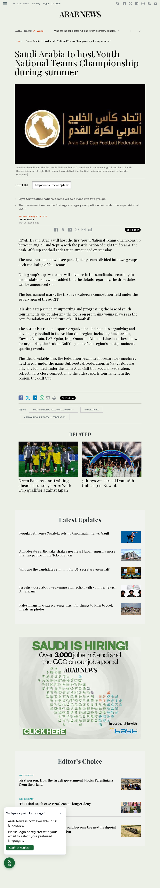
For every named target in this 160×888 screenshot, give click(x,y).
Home (18, 41)
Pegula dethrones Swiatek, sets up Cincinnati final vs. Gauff (64, 533)
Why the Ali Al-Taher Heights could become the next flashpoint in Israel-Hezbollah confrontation (67, 829)
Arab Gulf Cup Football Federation (44, 417)
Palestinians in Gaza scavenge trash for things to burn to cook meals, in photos (66, 607)
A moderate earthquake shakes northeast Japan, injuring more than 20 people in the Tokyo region (67, 553)
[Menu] (5, 4)
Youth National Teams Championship (53, 409)
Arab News (23, 3)
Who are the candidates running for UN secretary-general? (85, 31)
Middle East (26, 775)
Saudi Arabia (91, 409)
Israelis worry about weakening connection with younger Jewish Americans (67, 589)
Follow (134, 229)
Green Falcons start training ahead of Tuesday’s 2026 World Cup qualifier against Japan (46, 485)
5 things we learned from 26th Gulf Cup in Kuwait (108, 483)
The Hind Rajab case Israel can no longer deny (55, 803)
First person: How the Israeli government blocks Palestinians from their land (66, 782)
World (40, 30)
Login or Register (19, 847)
